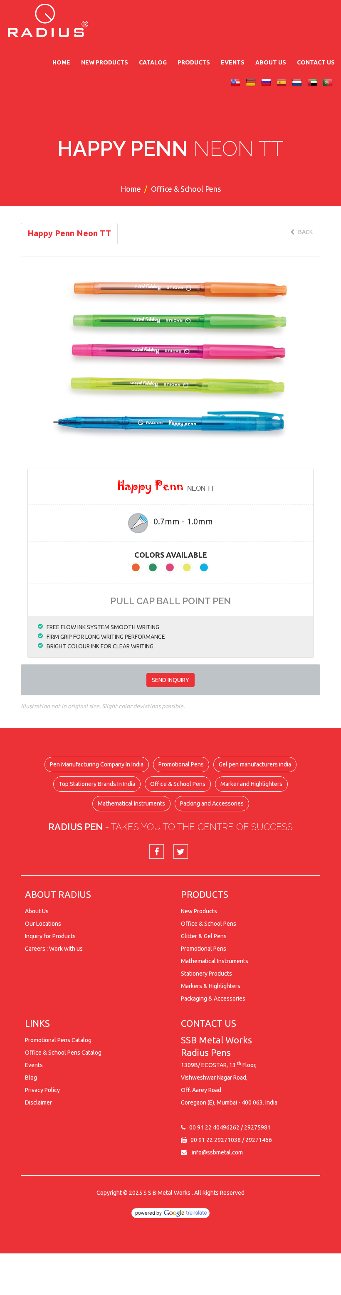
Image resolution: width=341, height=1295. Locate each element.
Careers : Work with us (54, 948)
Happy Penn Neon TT (69, 233)
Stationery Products (206, 973)
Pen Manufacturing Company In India (96, 764)
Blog (31, 1077)
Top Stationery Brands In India (97, 784)
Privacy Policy (42, 1090)
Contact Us (316, 62)
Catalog (153, 62)
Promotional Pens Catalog (58, 1040)
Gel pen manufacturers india (255, 764)
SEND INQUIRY (170, 680)
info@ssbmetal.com (217, 1152)
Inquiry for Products (50, 936)
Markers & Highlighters (210, 986)
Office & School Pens (177, 784)
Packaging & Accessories (213, 998)
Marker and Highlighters (251, 784)
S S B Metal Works (166, 1192)
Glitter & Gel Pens (204, 936)
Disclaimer (38, 1102)
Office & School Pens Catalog (63, 1052)
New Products (104, 62)
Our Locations (43, 923)
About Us (270, 62)
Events (233, 62)
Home (61, 62)
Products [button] (194, 62)
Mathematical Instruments (131, 803)
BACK (303, 232)
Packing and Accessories (212, 803)
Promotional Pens (181, 764)
